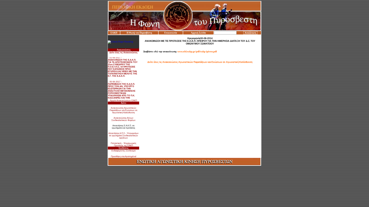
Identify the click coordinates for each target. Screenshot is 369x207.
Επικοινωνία (170, 32)
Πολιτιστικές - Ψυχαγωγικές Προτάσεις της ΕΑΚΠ (123, 144)
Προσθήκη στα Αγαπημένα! (123, 156)
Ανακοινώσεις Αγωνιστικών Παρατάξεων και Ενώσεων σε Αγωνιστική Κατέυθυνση (123, 110)
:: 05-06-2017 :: (122, 90)
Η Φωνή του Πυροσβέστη (139, 32)
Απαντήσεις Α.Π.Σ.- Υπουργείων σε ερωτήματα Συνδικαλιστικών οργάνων (123, 135)
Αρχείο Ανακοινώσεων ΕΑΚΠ (123, 100)
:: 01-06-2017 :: (122, 65)
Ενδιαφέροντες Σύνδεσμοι (123, 151)
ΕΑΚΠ (114, 32)
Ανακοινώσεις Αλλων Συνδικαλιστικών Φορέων (123, 119)
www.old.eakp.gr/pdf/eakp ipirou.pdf (197, 51)
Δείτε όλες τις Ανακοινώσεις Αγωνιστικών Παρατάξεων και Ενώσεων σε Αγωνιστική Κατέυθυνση (199, 62)
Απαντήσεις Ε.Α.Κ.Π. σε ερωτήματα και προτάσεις (123, 126)
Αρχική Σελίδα (198, 32)
